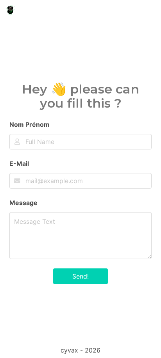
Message (23, 203)
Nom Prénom (29, 124)
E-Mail (19, 163)
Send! (80, 276)
